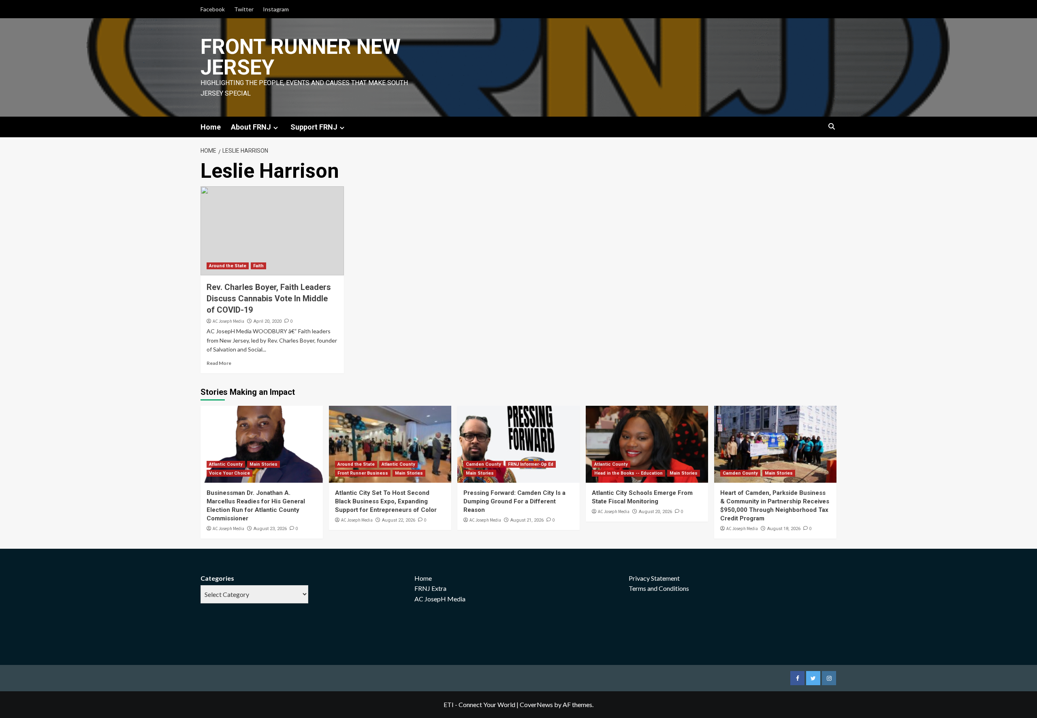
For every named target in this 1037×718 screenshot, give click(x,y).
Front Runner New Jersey (301, 57)
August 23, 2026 (270, 528)
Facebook (213, 9)
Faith (258, 265)
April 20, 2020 (268, 321)
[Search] (831, 127)
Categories (217, 578)
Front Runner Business (362, 473)
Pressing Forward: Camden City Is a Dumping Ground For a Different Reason (514, 501)
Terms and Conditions (659, 588)
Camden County (483, 464)
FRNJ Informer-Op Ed (530, 464)
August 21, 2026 (527, 520)
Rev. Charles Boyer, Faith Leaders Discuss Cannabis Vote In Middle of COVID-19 (269, 298)
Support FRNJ (313, 127)
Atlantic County (226, 464)
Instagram (276, 9)
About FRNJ (251, 127)
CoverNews (536, 704)
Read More (219, 363)
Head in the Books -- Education (628, 473)
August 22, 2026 (398, 520)
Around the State (227, 265)
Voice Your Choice (229, 473)
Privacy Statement (654, 578)
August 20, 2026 (655, 511)
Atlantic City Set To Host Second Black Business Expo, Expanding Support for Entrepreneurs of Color (386, 501)
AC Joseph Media (228, 321)
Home (211, 127)
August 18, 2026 (783, 528)
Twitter (244, 9)
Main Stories (263, 464)
